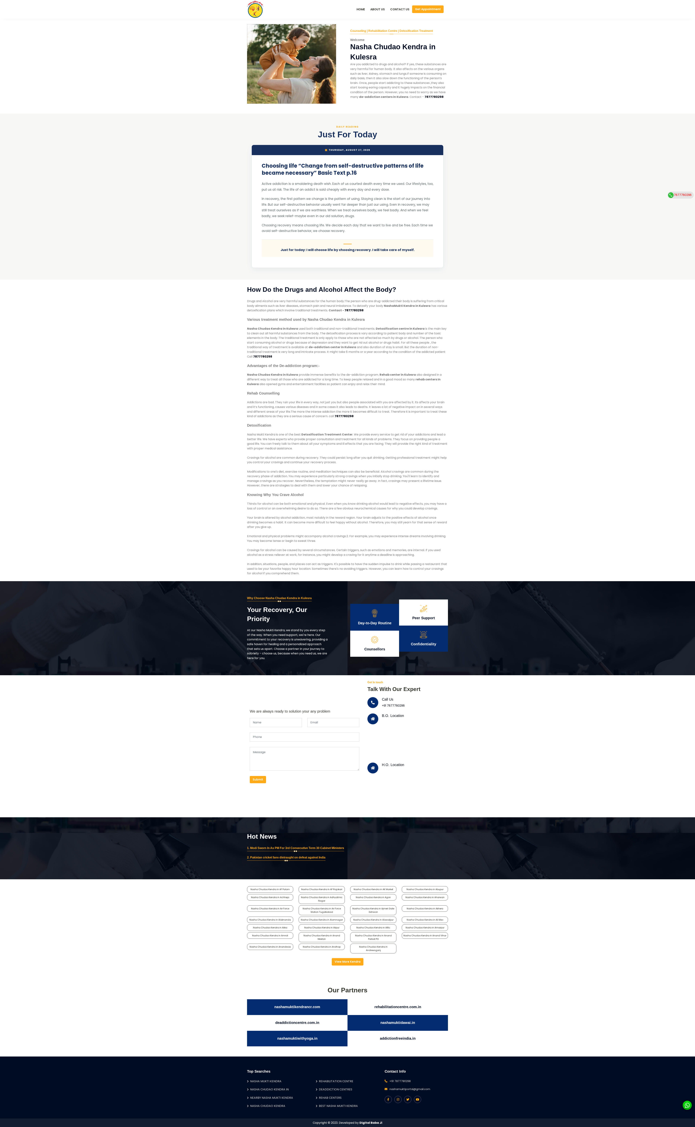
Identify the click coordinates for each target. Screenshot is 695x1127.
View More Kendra (348, 962)
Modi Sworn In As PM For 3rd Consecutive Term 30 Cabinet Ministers (297, 848)
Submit (258, 779)
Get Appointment (428, 9)
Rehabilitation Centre (336, 1081)
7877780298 (683, 195)
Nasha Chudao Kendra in (269, 1089)
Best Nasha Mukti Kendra (338, 1106)
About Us (377, 9)
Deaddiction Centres (335, 1089)
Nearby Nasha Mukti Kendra (271, 1098)
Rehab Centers (330, 1098)
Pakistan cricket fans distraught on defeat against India (287, 857)
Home (361, 9)
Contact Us (399, 9)
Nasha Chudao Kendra (267, 1106)
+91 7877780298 (393, 705)
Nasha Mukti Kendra (265, 1081)
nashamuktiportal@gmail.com (409, 1089)
